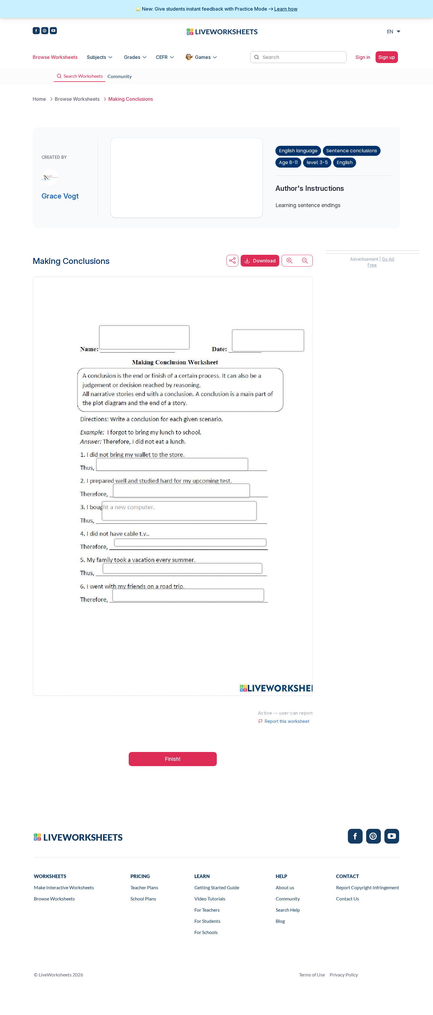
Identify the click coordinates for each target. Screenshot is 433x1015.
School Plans (143, 898)
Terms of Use (312, 974)
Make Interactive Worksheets (64, 887)
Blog (280, 921)
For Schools (206, 932)
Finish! (173, 759)
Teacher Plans (144, 887)
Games (203, 57)
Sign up (387, 57)
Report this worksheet (287, 721)
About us (285, 887)
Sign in (363, 57)
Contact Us (347, 898)
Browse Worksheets (55, 57)
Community (288, 898)
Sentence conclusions (351, 150)
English (345, 162)
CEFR (162, 57)
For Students (207, 921)
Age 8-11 (288, 162)
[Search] (257, 56)
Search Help (288, 909)
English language (298, 150)
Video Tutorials (209, 898)
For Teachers (207, 909)
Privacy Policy (344, 974)
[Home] (222, 31)
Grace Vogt (60, 196)
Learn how (286, 9)
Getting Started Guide (216, 887)
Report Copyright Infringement (367, 887)
